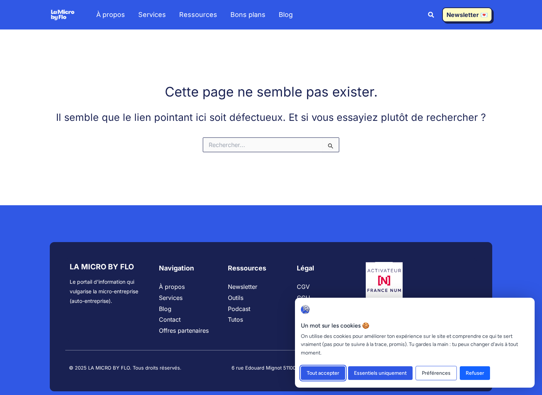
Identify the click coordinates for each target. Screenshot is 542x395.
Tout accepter (323, 373)
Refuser (475, 373)
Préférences (436, 373)
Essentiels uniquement (380, 373)
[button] (431, 16)
